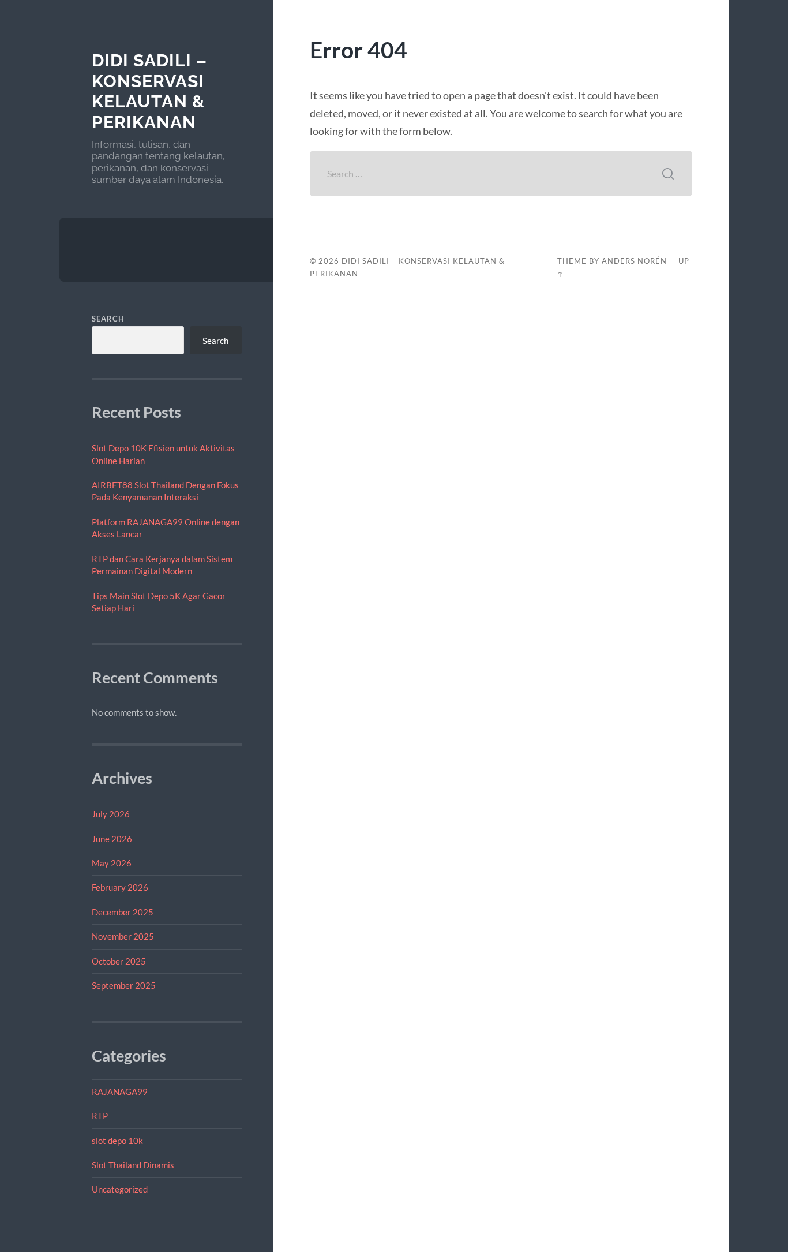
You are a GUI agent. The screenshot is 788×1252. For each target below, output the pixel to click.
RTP (100, 1116)
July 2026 (111, 814)
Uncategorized (120, 1189)
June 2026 (112, 839)
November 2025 (123, 936)
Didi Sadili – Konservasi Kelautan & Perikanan (149, 91)
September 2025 (124, 985)
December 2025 (122, 912)
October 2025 (119, 961)
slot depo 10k (117, 1140)
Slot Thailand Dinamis (133, 1165)
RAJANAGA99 (120, 1091)
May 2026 (112, 863)
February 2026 (120, 887)
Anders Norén (634, 261)
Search (108, 318)
